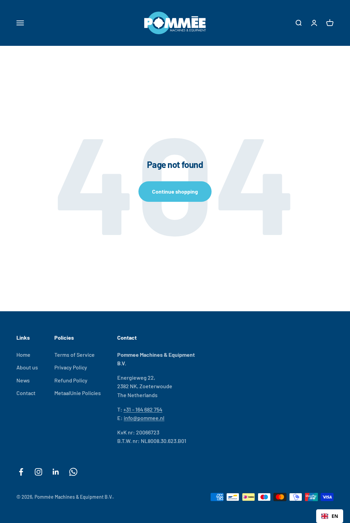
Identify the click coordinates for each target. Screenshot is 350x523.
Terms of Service (74, 354)
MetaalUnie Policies (77, 393)
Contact (26, 393)
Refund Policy (71, 380)
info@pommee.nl (144, 418)
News (23, 380)
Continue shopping (175, 191)
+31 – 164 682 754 (142, 409)
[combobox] (329, 516)
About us (27, 367)
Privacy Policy (70, 367)
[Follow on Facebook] (21, 471)
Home (23, 354)
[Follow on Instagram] (38, 471)
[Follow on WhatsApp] (73, 471)
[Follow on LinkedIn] (55, 471)
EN (335, 516)
